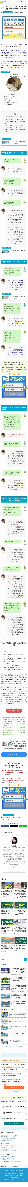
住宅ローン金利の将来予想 (7, 1158)
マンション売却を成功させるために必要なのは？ (17, 142)
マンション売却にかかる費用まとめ (9, 1138)
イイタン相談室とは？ (14, 1087)
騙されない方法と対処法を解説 (8, 1150)
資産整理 (7, 819)
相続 (3, 819)
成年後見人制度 (20, 817)
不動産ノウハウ (14, 1170)
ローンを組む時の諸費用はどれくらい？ (10, 1161)
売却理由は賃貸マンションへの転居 (13, 116)
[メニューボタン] (26, 2)
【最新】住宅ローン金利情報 (8, 1156)
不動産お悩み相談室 (14, 1177)
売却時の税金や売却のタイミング (9, 1149)
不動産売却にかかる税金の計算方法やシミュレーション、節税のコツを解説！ (17, 1020)
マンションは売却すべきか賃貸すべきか (17, 251)
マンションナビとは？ (14, 1123)
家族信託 (13, 817)
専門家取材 (21, 1173)
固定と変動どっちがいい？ (7, 1159)
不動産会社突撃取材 (8, 1175)
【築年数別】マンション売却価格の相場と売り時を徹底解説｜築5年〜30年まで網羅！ (17, 1014)
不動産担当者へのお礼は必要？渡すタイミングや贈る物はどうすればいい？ (17, 1041)
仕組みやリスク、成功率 (7, 1147)
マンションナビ (7, 1170)
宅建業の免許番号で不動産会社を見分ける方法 (17, 1027)
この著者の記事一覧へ (14, 871)
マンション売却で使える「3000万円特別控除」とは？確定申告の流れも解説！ (17, 1034)
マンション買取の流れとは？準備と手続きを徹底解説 (17, 297)
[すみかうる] (4, 2)
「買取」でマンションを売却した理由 (14, 119)
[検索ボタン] (22, 2)
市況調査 (16, 1173)
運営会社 (21, 1175)
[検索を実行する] (25, 959)
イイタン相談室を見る (14, 1091)
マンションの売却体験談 (7, 12)
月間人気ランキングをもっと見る (14, 1046)
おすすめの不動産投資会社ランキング (10, 1145)
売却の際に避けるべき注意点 (8, 1136)
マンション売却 (6, 817)
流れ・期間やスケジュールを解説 (9, 1135)
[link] (14, 867)
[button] (5, 826)
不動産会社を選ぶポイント (7, 1140)
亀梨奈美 (14, 846)
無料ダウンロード (16, 1175)
